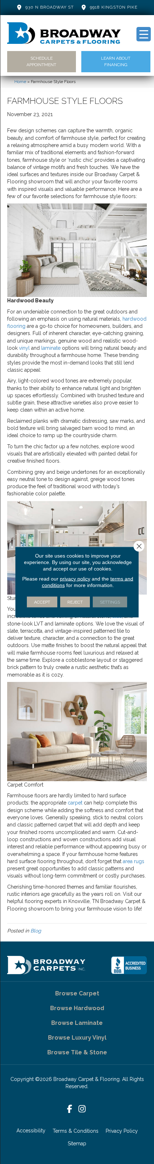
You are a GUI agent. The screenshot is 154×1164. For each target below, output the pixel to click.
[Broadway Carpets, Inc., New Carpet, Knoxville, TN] (129, 965)
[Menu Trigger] (143, 34)
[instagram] (82, 1109)
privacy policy (75, 579)
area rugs (133, 861)
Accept (42, 602)
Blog (35, 931)
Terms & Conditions (75, 1131)
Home (20, 81)
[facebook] (69, 1109)
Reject (75, 602)
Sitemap (77, 1143)
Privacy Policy (122, 1131)
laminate (51, 348)
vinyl (24, 348)
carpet (75, 803)
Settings (110, 602)
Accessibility (30, 1130)
